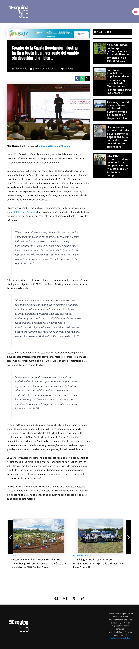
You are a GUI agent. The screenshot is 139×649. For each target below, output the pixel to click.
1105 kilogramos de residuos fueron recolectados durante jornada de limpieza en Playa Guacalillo (118, 110)
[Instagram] (65, 598)
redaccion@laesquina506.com (54, 146)
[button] (77, 78)
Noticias (68, 68)
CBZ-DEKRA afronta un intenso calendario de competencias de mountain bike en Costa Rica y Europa (118, 165)
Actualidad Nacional (83, 555)
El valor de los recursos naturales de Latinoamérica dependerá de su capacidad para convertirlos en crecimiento (118, 136)
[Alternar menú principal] (135, 11)
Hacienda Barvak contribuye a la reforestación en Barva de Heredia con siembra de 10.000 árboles (118, 53)
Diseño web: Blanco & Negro (120, 638)
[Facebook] (56, 598)
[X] (74, 598)
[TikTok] (83, 598)
